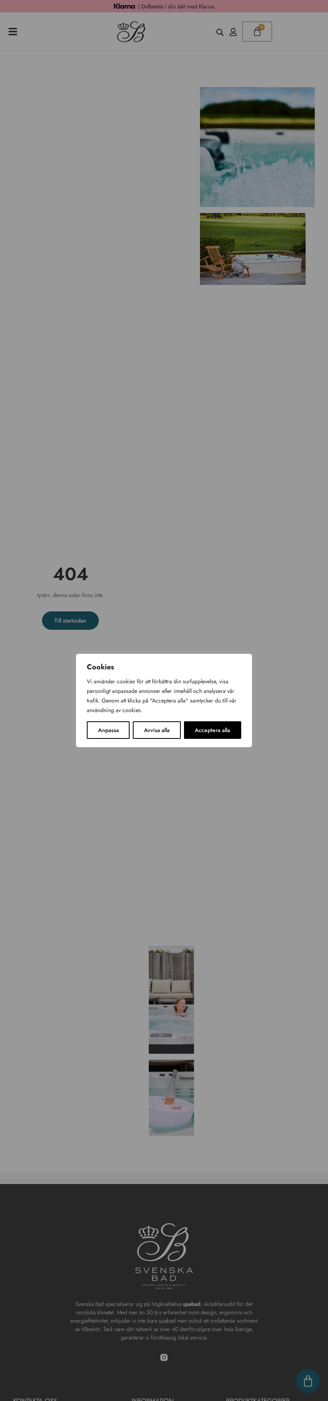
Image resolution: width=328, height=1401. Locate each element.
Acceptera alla (212, 730)
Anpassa (108, 730)
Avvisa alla (157, 730)
